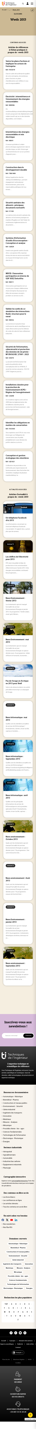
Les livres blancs (9, 1197)
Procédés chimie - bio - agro (13, 1129)
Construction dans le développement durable (16, 168)
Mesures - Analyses (10, 1122)
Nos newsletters (9, 1224)
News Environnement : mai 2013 (17, 641)
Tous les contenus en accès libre (15, 1207)
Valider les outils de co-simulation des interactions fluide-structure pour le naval (18, 313)
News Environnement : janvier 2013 (15, 921)
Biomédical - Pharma (11, 1100)
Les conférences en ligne (12, 1200)
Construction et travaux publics (15, 1103)
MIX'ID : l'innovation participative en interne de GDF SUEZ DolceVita (17, 276)
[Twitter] (7, 1220)
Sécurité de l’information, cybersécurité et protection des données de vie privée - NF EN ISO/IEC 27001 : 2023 (18, 351)
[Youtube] (11, 1220)
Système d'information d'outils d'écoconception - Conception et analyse (17, 240)
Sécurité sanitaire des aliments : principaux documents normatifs (15, 205)
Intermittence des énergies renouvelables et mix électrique (17, 134)
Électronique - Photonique (13, 1138)
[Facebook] (3, 1220)
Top (6, 1304)
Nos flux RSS (7, 1227)
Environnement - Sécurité (13, 1106)
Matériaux (7, 1119)
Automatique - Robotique (13, 1097)
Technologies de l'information (14, 1135)
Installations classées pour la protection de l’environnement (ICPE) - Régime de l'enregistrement (18, 388)
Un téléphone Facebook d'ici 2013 (16, 519)
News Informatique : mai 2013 (16, 719)
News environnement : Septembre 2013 (15, 964)
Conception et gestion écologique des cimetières (17, 457)
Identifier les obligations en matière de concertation (18, 424)
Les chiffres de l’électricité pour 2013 (17, 558)
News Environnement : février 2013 (15, 599)
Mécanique (7, 1125)
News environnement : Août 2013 (18, 879)
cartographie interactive (20, 1181)
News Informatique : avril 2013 (17, 796)
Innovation (7, 1116)
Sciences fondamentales (12, 1132)
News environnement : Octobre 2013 (15, 838)
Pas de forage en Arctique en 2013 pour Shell (17, 682)
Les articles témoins (10, 1204)
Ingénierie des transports (12, 1113)
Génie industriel (9, 1110)
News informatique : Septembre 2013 (14, 757)
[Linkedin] (16, 1220)
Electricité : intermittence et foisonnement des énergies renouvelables (18, 99)
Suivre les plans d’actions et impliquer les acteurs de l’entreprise (18, 63)
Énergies (6, 1142)
